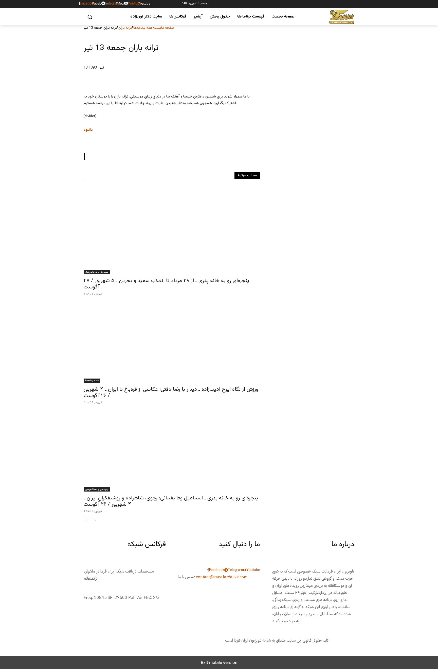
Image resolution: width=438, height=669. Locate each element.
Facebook (99, 3)
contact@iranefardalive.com (221, 577)
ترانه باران (125, 28)
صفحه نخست (164, 28)
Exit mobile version (219, 662)
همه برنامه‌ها (143, 28)
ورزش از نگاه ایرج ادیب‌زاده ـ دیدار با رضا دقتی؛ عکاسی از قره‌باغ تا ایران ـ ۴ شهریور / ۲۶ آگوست (171, 392)
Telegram (122, 3)
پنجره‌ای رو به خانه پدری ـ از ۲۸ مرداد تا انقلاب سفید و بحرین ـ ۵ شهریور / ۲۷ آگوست (166, 283)
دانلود (88, 129)
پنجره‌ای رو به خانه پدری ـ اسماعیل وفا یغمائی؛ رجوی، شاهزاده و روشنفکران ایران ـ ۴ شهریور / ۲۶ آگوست (171, 501)
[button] (90, 17)
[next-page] (95, 520)
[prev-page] (87, 520)
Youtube (144, 3)
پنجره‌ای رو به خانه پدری (96, 272)
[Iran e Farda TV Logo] (341, 16)
